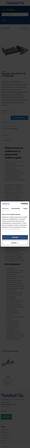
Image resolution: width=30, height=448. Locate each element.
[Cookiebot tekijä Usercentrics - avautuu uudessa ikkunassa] (21, 204)
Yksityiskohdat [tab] (15, 208)
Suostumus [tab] (5, 208)
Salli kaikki (15, 237)
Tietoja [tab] (25, 208)
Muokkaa (14, 243)
